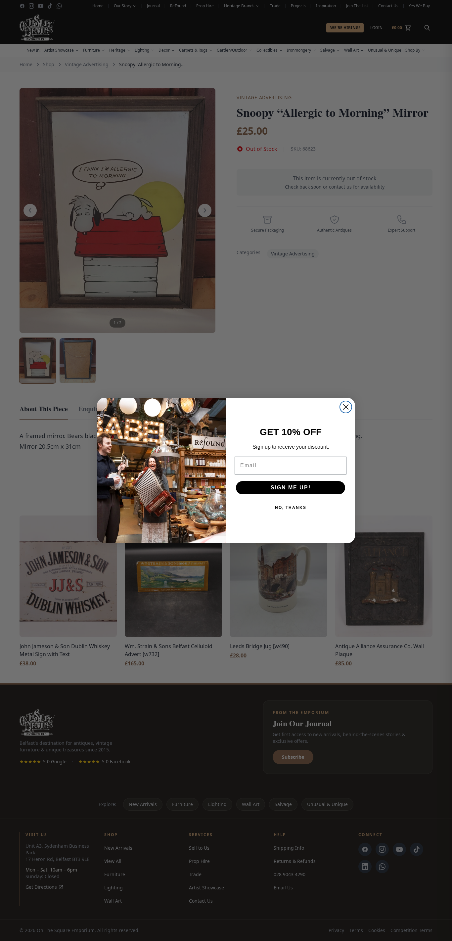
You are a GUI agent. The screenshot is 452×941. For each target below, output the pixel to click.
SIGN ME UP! (291, 487)
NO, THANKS (290, 507)
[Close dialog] (346, 407)
